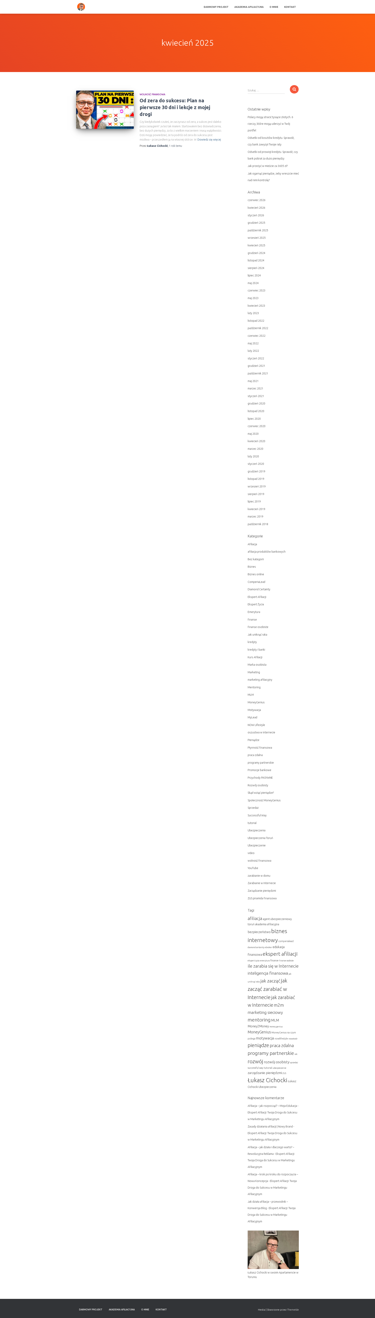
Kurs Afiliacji (255, 657)
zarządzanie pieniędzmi (265, 1073)
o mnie (274, 7)
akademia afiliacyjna (267, 924)
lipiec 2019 (254, 501)
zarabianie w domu (259, 875)
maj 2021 (253, 381)
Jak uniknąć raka (257, 634)
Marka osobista (257, 664)
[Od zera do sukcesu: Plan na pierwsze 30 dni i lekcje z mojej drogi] (105, 110)
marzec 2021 (255, 388)
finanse (252, 619)
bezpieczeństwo (259, 932)
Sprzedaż (253, 807)
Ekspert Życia (256, 604)
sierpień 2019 (256, 494)
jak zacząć (270, 980)
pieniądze (258, 1045)
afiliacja (255, 918)
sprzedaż (294, 1062)
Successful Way (257, 815)
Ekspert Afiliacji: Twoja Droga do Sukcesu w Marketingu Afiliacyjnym (271, 1160)
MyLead (252, 717)
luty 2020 (253, 456)
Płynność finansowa (260, 747)
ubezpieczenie (279, 1068)
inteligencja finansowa (268, 973)
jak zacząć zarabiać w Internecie (267, 989)
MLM (251, 694)
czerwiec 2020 (256, 426)
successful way (255, 1068)
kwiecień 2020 (256, 441)
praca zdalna (255, 755)
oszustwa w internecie (261, 732)
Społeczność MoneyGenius (264, 800)
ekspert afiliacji (280, 954)
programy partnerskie (261, 762)
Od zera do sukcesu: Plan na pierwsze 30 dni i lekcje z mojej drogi (175, 107)
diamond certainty (256, 947)
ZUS (284, 1073)
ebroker (268, 947)
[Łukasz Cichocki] (81, 7)
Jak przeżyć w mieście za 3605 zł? (268, 165)
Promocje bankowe (259, 770)
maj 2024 (253, 283)
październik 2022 (258, 328)
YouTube (253, 868)
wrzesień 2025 (257, 237)
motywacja (265, 1038)
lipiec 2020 (254, 418)
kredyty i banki (256, 649)
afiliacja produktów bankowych (267, 551)
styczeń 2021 (256, 396)
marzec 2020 (255, 448)
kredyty (252, 642)
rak (296, 1054)
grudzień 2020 (256, 403)
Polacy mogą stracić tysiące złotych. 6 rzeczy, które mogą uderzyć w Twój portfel (270, 124)
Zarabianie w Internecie (262, 883)
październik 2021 (258, 373)
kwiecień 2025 (256, 245)
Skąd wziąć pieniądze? (261, 792)
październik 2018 (258, 524)
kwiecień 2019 (256, 509)
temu (175, 145)
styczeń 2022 (256, 358)
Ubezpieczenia (256, 830)
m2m (279, 1005)
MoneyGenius (256, 702)
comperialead (286, 941)
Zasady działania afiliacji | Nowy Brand (270, 1126)
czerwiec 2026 (256, 200)
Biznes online (256, 574)
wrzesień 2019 (257, 486)
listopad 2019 (256, 478)
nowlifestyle (281, 1038)
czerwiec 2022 (256, 335)
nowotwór (292, 1038)
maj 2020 (253, 433)
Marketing (254, 672)
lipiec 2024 (254, 275)
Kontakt (290, 7)
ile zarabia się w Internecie (273, 966)
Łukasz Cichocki (267, 1080)
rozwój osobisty (276, 1062)
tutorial (252, 823)
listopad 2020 (256, 411)
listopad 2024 (256, 260)
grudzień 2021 (256, 365)
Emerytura (254, 612)
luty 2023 (253, 313)
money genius (276, 1026)
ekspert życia (253, 960)
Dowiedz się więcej (209, 139)
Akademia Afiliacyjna (249, 7)
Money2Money (258, 1026)
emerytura (265, 960)
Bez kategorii (256, 559)
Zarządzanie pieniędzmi (262, 890)
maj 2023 (253, 298)
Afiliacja (252, 544)
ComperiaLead (256, 581)
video (251, 853)
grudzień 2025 (256, 222)
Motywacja (254, 710)
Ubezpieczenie (257, 845)
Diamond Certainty (259, 589)
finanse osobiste (258, 627)
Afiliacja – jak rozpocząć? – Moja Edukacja (272, 1105)
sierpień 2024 (256, 268)
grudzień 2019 (256, 471)
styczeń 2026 (256, 215)
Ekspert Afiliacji (257, 596)
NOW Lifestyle (256, 725)
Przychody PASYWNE (260, 777)
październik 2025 (258, 230)
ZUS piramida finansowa (262, 898)
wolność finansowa (152, 94)
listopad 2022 (256, 320)
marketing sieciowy (265, 1012)
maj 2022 (253, 343)
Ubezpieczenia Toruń (260, 838)
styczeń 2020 (256, 463)
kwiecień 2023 (256, 305)
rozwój (255, 1061)
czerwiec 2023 (256, 290)
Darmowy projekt (216, 7)
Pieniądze (253, 740)
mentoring (259, 1019)
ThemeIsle (293, 1309)
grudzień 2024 (256, 253)
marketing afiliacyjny (260, 679)
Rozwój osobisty (258, 785)
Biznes (252, 566)
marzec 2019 (255, 516)
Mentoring (254, 687)
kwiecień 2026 (256, 207)
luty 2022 (253, 350)
